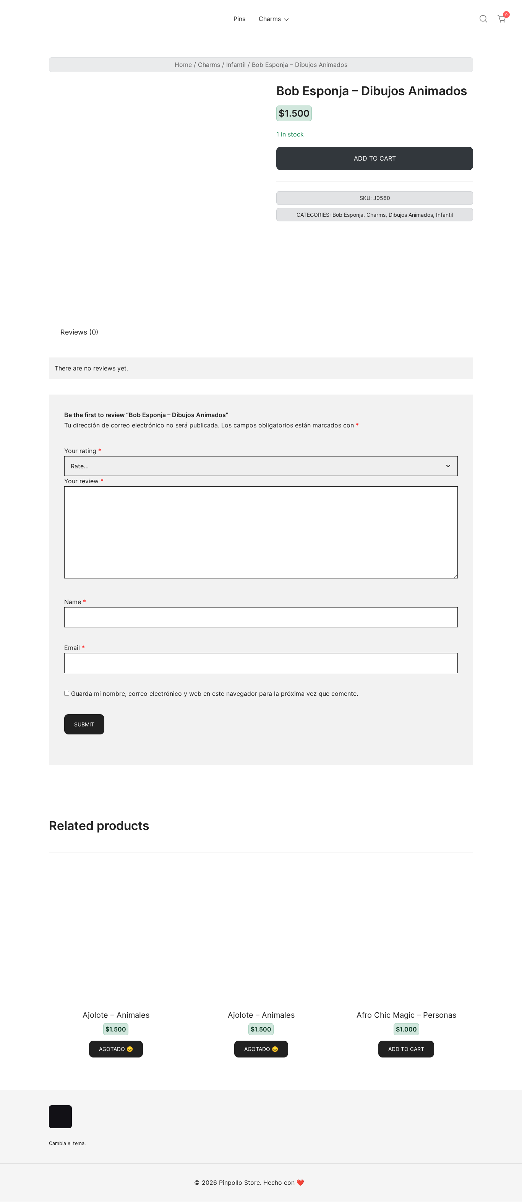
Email (74, 647)
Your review (84, 481)
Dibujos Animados (411, 214)
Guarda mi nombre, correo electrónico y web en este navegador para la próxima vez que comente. (214, 693)
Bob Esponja (347, 214)
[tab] (79, 332)
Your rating (82, 451)
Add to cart (375, 158)
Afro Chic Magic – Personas (406, 1015)
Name (75, 602)
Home (183, 64)
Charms (270, 19)
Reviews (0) (79, 332)
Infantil (236, 64)
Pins (239, 19)
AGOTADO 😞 (116, 1049)
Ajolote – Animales (116, 1015)
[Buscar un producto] (483, 19)
